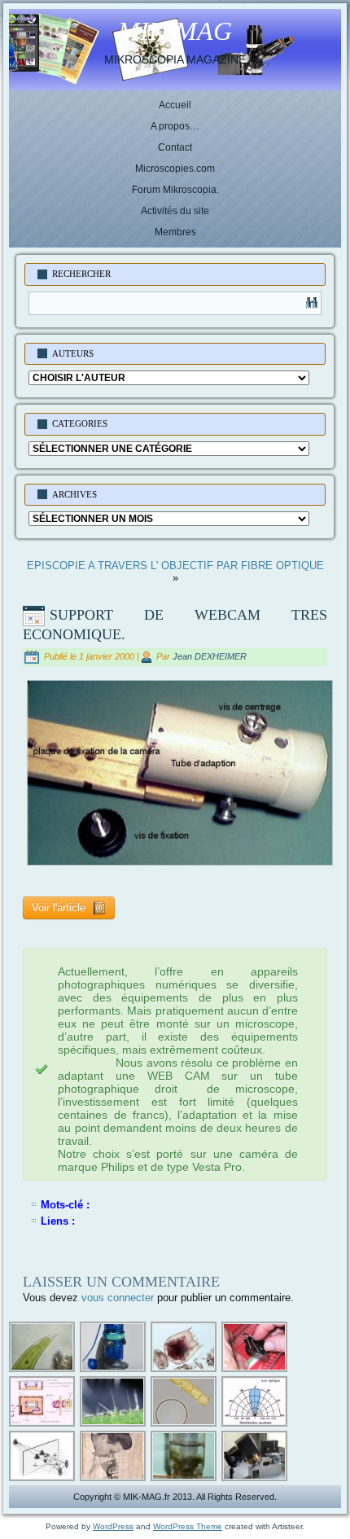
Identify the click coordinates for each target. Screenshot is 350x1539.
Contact (175, 147)
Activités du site (175, 211)
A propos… (175, 126)
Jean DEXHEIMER (210, 656)
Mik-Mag (175, 31)
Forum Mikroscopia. (175, 189)
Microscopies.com (175, 168)
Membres (175, 232)
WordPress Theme (187, 1526)
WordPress (113, 1526)
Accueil (175, 105)
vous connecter (117, 1297)
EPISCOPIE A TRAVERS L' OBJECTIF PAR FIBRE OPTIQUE (175, 565)
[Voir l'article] (69, 921)
